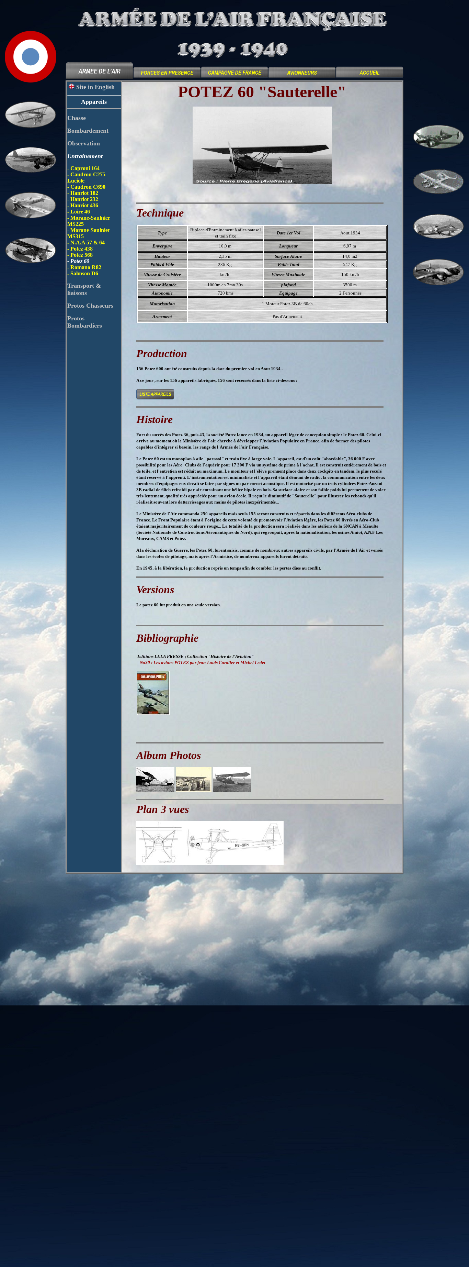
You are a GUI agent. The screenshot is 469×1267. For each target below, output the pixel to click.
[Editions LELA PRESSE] (153, 713)
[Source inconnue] (155, 790)
